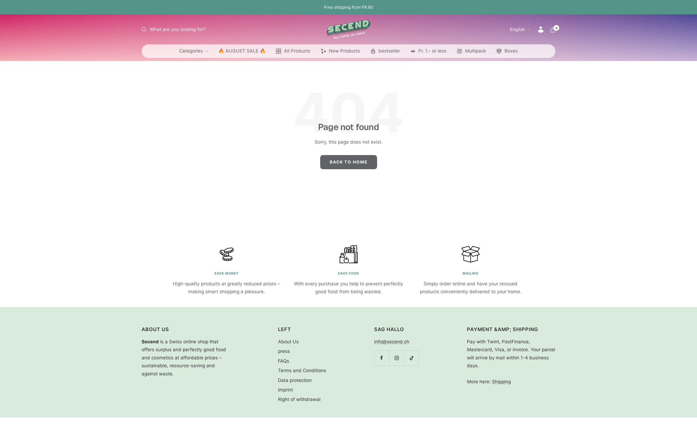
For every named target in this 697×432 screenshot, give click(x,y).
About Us (288, 341)
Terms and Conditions (302, 370)
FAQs (283, 361)
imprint (285, 390)
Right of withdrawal (299, 399)
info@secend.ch (391, 341)
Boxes (511, 51)
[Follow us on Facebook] (381, 357)
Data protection (295, 380)
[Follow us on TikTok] (411, 357)
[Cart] (552, 29)
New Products (344, 51)
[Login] (540, 29)
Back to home (349, 162)
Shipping (501, 381)
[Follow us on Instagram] (396, 357)
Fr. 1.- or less (432, 51)
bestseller (389, 51)
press (284, 351)
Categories (191, 51)
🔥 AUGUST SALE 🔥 (241, 51)
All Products (297, 51)
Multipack (475, 51)
